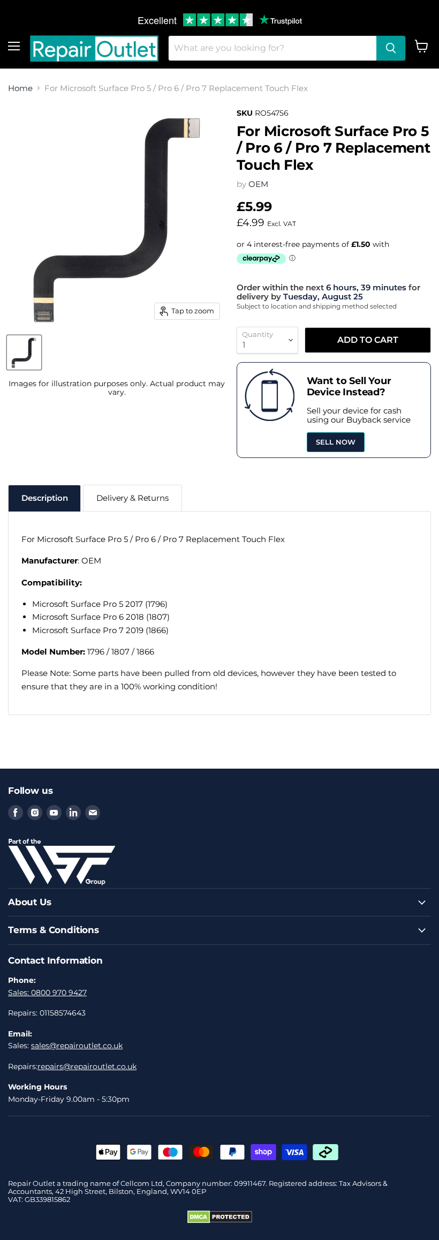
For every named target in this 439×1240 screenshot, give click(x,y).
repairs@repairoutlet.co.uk (87, 1066)
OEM (258, 184)
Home (20, 88)
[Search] (390, 48)
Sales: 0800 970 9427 (47, 992)
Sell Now (335, 442)
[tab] (44, 498)
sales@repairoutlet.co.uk (77, 1045)
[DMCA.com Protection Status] (219, 1220)
